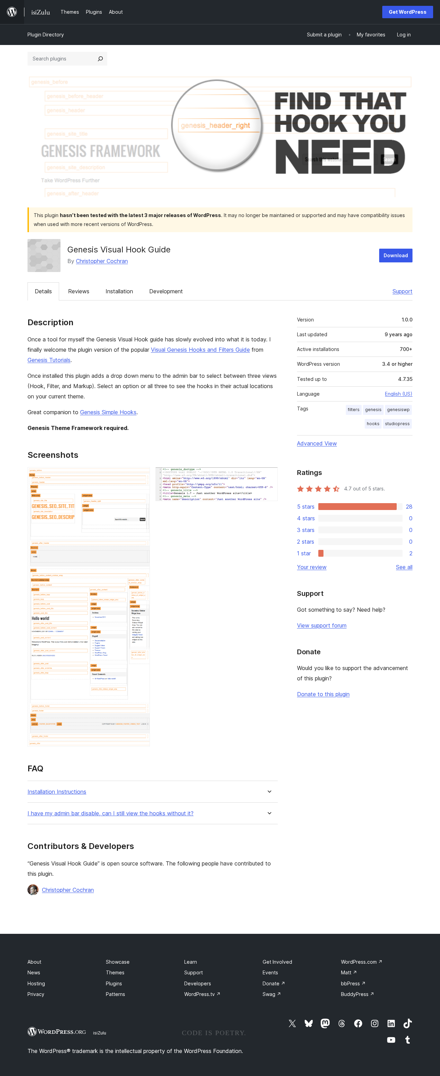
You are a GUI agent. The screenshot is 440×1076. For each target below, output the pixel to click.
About (34, 962)
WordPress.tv (202, 994)
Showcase (118, 962)
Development (166, 291)
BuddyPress (357, 994)
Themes (115, 972)
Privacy (36, 994)
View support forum (321, 625)
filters (354, 409)
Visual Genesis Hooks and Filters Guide (200, 349)
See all (404, 567)
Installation (119, 291)
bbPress (353, 983)
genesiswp (398, 409)
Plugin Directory (46, 34)
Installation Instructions (57, 792)
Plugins (114, 983)
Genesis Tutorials (49, 359)
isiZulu (99, 1032)
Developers (197, 983)
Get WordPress (408, 12)
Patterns (115, 994)
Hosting (36, 983)
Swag (272, 994)
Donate (274, 983)
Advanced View (317, 443)
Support (402, 291)
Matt (349, 972)
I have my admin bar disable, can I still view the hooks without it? (111, 813)
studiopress (397, 423)
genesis (373, 409)
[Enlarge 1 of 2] (140, 476)
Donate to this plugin (323, 694)
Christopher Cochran (102, 261)
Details (43, 291)
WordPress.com (362, 962)
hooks (373, 423)
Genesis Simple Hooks (108, 412)
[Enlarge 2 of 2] (268, 476)
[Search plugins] (100, 59)
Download (396, 255)
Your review (312, 567)
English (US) (398, 394)
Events (270, 972)
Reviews (78, 291)
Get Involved (277, 962)
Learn (190, 962)
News (34, 972)
